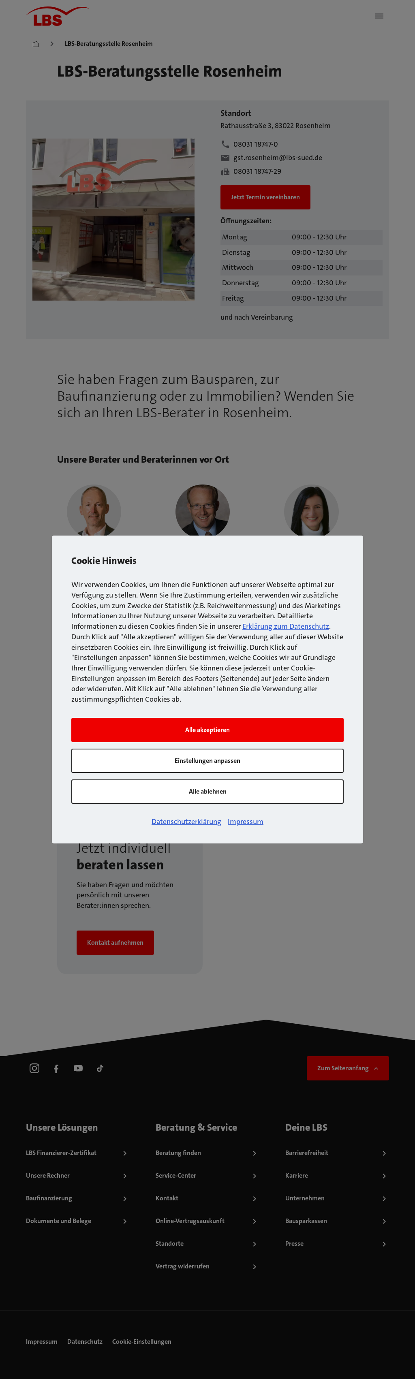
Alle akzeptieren (207, 730)
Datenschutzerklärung (186, 821)
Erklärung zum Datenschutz (285, 626)
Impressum (245, 821)
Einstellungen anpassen (207, 760)
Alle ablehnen (208, 791)
